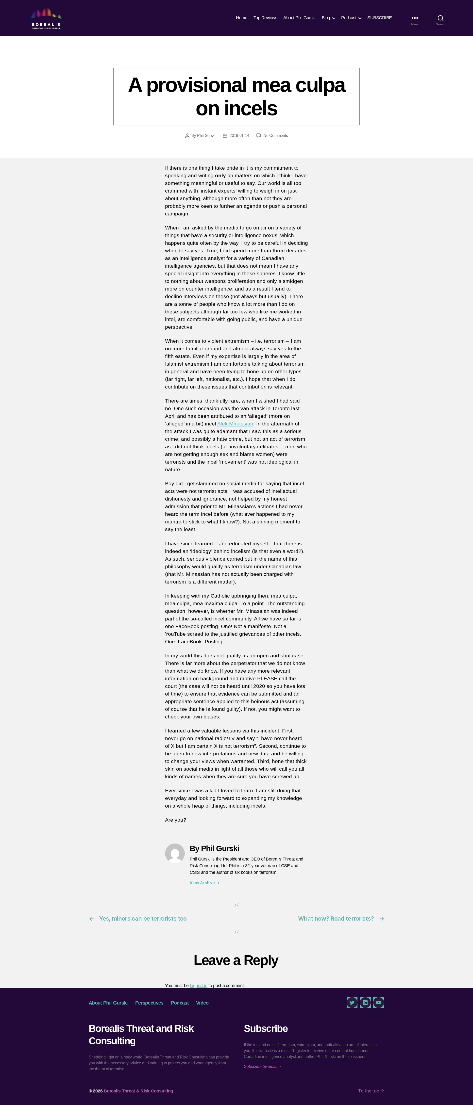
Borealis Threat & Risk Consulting (138, 1091)
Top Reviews (265, 17)
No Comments (275, 135)
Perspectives (236, 58)
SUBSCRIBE (379, 17)
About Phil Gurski (299, 17)
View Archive (204, 882)
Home (241, 17)
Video (202, 1003)
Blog (326, 17)
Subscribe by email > (262, 1066)
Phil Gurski (206, 135)
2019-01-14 (239, 135)
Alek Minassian (235, 423)
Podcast (348, 17)
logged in (198, 985)
